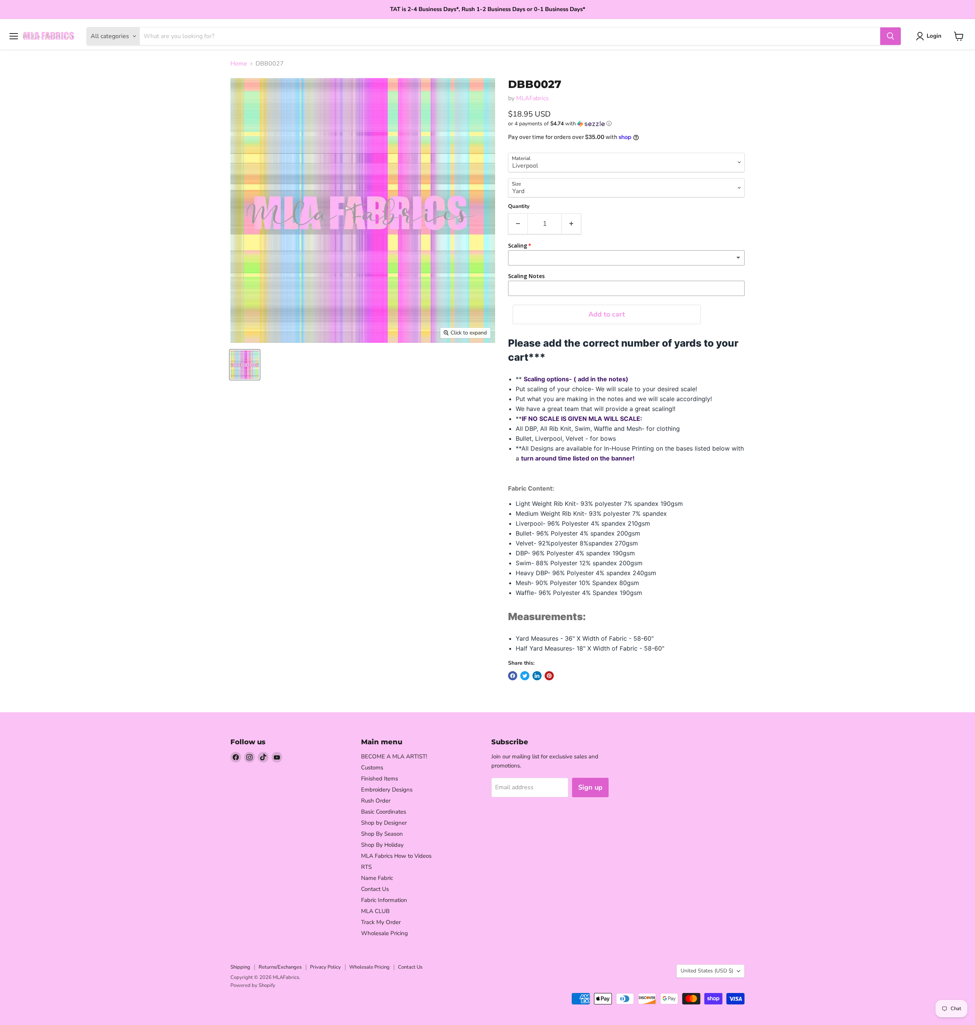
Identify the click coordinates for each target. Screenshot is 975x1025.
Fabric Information (384, 900)
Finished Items (379, 778)
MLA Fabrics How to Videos (396, 856)
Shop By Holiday (382, 845)
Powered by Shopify (252, 985)
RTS (366, 867)
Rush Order (375, 800)
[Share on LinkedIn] (537, 675)
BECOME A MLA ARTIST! (394, 756)
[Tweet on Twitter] (524, 675)
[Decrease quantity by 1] (517, 223)
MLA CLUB (375, 911)
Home (238, 63)
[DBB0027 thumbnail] (245, 365)
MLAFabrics (532, 98)
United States (707, 970)
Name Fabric (377, 878)
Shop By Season (382, 834)
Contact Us (375, 889)
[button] (626, 123)
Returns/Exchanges (280, 967)
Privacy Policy (325, 967)
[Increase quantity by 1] (571, 223)
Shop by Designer (384, 823)
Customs (372, 767)
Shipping (240, 967)
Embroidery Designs (386, 789)
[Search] (890, 36)
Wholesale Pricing (384, 933)
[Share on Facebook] (512, 675)
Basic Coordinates (383, 812)
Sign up (590, 787)
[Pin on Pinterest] (549, 675)
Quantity (518, 206)
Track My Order (381, 922)
